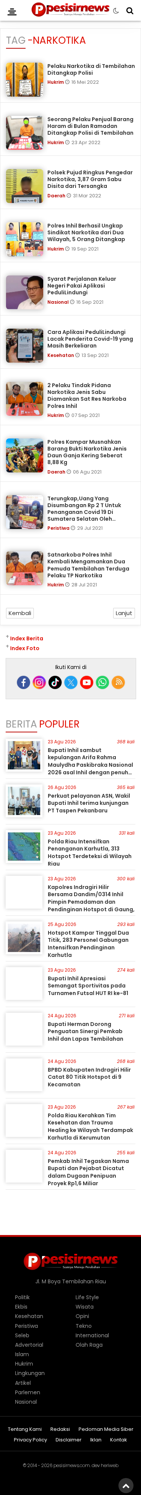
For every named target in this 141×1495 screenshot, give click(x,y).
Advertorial (29, 1345)
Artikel (23, 1383)
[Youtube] (86, 682)
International (92, 1335)
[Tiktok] (55, 682)
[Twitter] (70, 682)
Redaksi (60, 1429)
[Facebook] (23, 682)
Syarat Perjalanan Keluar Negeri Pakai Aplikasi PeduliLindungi (81, 285)
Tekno (84, 1326)
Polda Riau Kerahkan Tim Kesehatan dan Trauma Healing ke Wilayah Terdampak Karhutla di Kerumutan (90, 1126)
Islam (22, 1354)
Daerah (57, 195)
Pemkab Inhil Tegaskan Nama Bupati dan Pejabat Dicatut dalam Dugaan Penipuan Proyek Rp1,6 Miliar (88, 1172)
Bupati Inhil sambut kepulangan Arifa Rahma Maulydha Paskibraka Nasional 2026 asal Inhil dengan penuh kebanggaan (90, 764)
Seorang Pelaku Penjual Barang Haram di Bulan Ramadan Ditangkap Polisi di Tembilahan (90, 126)
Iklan (96, 1440)
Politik (22, 1297)
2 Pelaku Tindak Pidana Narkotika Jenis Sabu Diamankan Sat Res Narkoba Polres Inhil (86, 395)
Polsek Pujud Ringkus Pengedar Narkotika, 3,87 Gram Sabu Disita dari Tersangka (90, 179)
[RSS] (118, 682)
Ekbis (21, 1306)
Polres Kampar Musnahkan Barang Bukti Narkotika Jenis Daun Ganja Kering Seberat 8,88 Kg (87, 452)
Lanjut (124, 613)
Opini (82, 1316)
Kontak (118, 1440)
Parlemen (27, 1392)
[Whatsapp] (102, 682)
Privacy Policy (30, 1440)
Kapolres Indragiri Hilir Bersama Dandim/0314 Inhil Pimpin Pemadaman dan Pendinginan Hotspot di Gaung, (91, 898)
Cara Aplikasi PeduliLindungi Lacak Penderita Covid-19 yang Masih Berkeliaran (90, 338)
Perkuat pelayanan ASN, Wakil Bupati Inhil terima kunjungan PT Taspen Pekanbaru (89, 803)
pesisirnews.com (71, 1465)
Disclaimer (69, 1440)
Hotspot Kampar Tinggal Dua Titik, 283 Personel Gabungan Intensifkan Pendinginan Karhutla (88, 944)
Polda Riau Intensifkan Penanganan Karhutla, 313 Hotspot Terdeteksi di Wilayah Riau (90, 852)
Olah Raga (89, 1345)
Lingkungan (30, 1373)
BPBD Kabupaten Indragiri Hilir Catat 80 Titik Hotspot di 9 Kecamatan (89, 1077)
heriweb (109, 1465)
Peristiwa (59, 528)
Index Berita (26, 638)
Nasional (58, 302)
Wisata (85, 1306)
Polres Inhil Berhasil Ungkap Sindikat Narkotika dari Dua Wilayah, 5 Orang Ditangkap (86, 232)
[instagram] (39, 682)
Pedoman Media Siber (106, 1429)
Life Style (87, 1297)
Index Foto (24, 648)
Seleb (22, 1335)
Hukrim (56, 82)
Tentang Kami (25, 1429)
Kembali (20, 613)
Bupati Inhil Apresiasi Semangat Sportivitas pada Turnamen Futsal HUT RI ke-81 (88, 986)
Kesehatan (61, 355)
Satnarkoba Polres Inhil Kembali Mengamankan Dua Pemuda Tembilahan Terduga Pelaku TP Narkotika (88, 565)
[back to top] (125, 1485)
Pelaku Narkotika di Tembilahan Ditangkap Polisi (91, 69)
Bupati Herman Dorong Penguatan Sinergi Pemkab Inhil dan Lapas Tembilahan (85, 1031)
